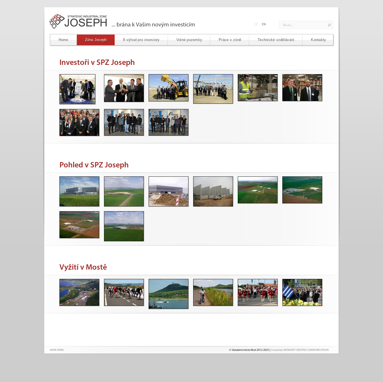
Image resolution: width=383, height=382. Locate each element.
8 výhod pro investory (141, 40)
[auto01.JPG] (79, 293)
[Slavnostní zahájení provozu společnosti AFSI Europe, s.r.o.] (79, 123)
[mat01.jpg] (168, 293)
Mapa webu (57, 350)
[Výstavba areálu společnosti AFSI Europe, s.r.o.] (168, 191)
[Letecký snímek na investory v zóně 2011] (257, 191)
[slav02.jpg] (257, 293)
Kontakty (318, 40)
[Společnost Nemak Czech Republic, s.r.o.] (79, 191)
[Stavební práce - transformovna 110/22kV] (212, 191)
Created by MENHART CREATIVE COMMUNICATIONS (300, 350)
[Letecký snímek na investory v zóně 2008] (302, 191)
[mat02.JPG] (212, 293)
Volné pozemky (189, 40)
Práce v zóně (230, 40)
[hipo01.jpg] (123, 293)
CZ (256, 24)
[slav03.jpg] (302, 293)
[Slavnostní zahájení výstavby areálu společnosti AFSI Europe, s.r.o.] (79, 89)
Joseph (129, 21)
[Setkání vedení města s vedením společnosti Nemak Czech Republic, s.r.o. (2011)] (123, 123)
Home (63, 40)
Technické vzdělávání (276, 40)
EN (264, 24)
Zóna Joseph (96, 40)
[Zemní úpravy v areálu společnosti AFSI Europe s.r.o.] (123, 191)
